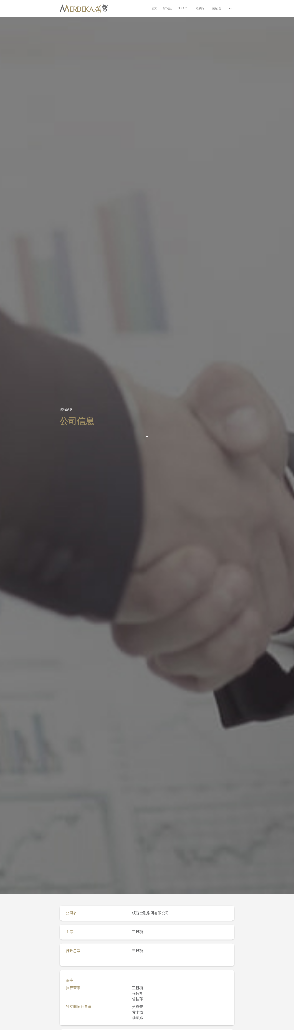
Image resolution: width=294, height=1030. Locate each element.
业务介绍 (182, 8)
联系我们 (200, 8)
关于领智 (167, 8)
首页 (154, 8)
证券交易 (216, 8)
